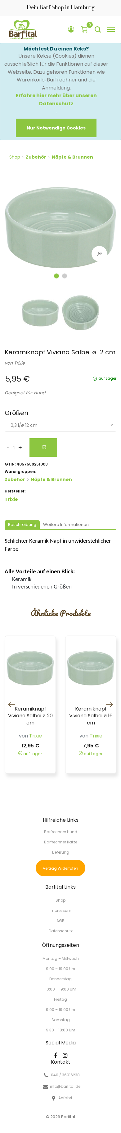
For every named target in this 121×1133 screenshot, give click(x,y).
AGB (60, 920)
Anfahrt (65, 1098)
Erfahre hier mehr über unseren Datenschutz (56, 99)
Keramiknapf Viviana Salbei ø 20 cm (30, 716)
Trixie (19, 363)
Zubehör (36, 157)
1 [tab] (56, 275)
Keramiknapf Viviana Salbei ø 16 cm (91, 716)
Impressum (60, 910)
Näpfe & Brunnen (72, 157)
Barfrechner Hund (60, 831)
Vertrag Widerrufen (60, 868)
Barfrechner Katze (60, 842)
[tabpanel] (60, 228)
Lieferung (60, 852)
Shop (14, 157)
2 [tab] (64, 275)
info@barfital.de (65, 1086)
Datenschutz (61, 930)
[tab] (22, 525)
